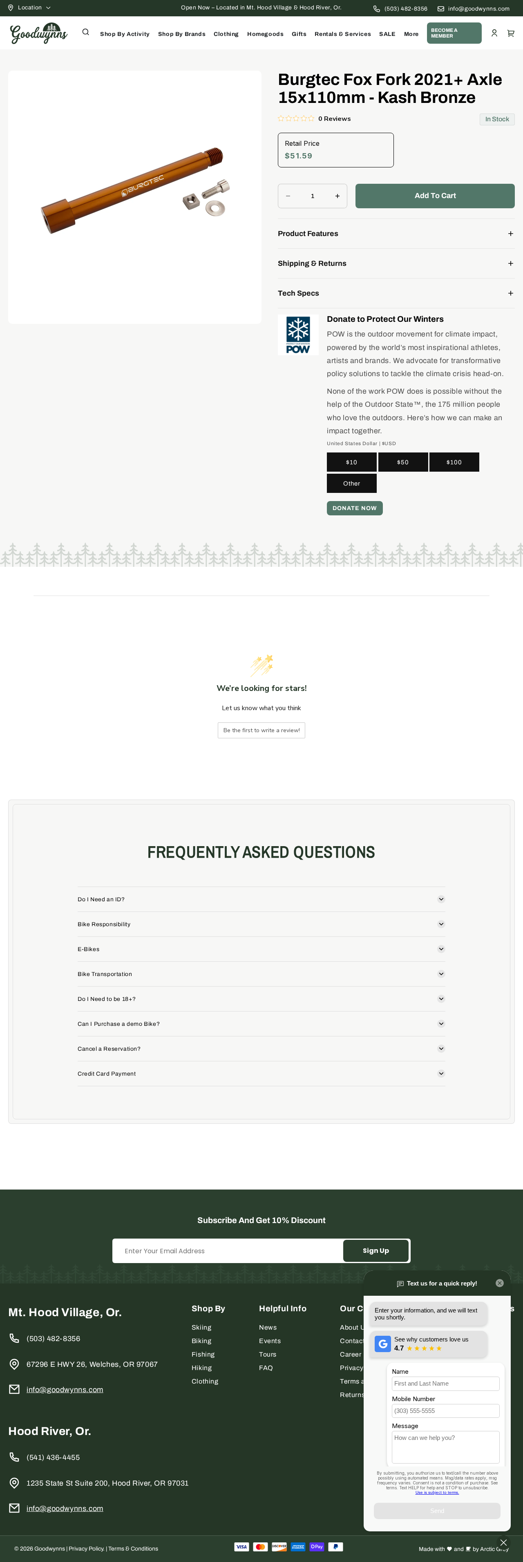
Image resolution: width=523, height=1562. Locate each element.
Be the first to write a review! (262, 730)
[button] (86, 32)
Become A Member (444, 33)
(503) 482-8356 (406, 9)
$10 (352, 462)
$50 (403, 462)
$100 (454, 462)
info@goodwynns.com (479, 9)
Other (351, 483)
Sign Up (376, 1250)
